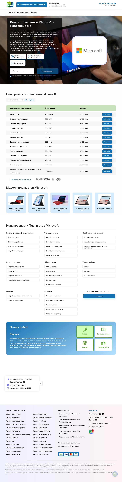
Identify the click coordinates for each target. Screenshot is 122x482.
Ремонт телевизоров (13, 451)
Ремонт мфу (10, 441)
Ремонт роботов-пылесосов (16, 424)
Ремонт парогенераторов (15, 421)
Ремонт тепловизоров (40, 454)
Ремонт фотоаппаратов (41, 424)
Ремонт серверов (12, 438)
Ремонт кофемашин (13, 431)
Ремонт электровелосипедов (43, 448)
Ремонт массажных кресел (15, 428)
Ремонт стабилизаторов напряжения (18, 434)
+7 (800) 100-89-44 (107, 3)
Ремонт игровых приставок (42, 418)
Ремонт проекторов (13, 454)
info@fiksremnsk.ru (95, 427)
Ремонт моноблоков (40, 438)
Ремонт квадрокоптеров (41, 431)
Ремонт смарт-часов (13, 418)
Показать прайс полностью (22, 180)
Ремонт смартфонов (13, 414)
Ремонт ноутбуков (39, 421)
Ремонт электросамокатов (42, 451)
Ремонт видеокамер (40, 414)
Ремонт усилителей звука (15, 448)
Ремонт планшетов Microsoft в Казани (72, 437)
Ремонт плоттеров (12, 444)
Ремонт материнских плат (42, 434)
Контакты (92, 411)
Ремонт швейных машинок (42, 444)
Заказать (107, 114)
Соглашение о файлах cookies (68, 446)
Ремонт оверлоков (39, 441)
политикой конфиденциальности (46, 75)
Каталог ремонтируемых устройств (32, 5)
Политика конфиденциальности (69, 443)
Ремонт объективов (40, 428)
